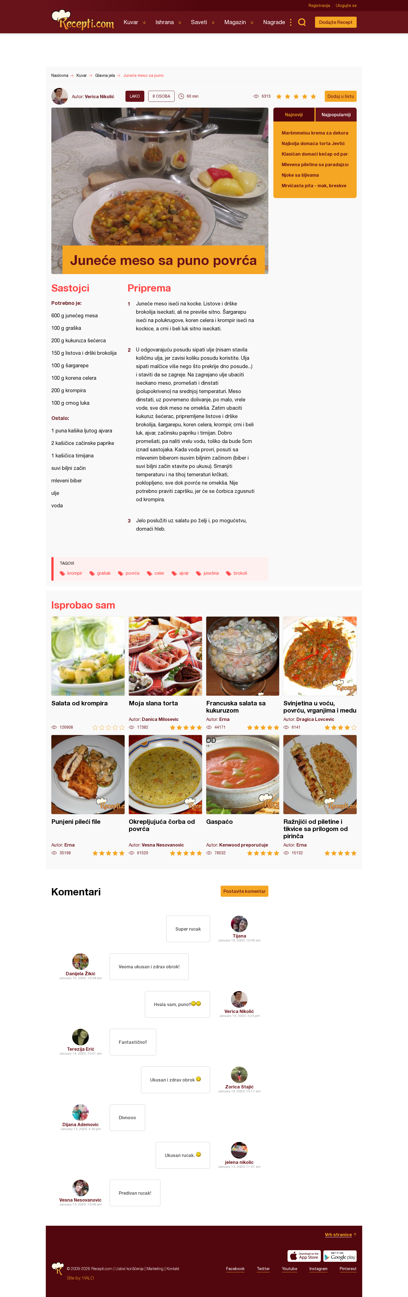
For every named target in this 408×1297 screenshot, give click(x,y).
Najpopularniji (336, 114)
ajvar (184, 573)
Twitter (263, 1268)
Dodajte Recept (335, 22)
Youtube (289, 1268)
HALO (88, 1277)
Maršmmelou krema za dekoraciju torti (315, 132)
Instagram (318, 1268)
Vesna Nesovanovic (80, 1199)
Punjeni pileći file (88, 795)
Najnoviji (294, 114)
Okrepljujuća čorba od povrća (165, 795)
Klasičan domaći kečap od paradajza (315, 153)
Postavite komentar (244, 891)
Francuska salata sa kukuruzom (242, 673)
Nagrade (274, 22)
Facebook (235, 1268)
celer (159, 573)
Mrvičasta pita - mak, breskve (314, 185)
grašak (104, 573)
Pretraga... (302, 22)
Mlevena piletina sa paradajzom (315, 164)
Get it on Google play (340, 1256)
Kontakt (173, 1268)
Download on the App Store (304, 1256)
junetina (211, 573)
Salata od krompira (88, 673)
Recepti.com (83, 20)
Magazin (235, 22)
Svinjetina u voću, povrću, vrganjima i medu (320, 673)
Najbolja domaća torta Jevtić (313, 143)
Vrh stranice (338, 1234)
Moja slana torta (165, 673)
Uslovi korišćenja (129, 1268)
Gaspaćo (242, 795)
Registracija (319, 5)
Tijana (239, 935)
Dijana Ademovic (80, 1124)
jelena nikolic (239, 1162)
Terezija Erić (80, 1049)
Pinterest (348, 1268)
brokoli (240, 573)
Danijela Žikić (80, 973)
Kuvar (131, 22)
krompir (74, 573)
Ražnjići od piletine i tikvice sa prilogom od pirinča (320, 795)
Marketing (155, 1268)
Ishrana (164, 22)
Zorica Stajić (239, 1086)
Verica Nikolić (99, 96)
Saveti (199, 22)
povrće (133, 573)
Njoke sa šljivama (300, 175)
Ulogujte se (346, 5)
